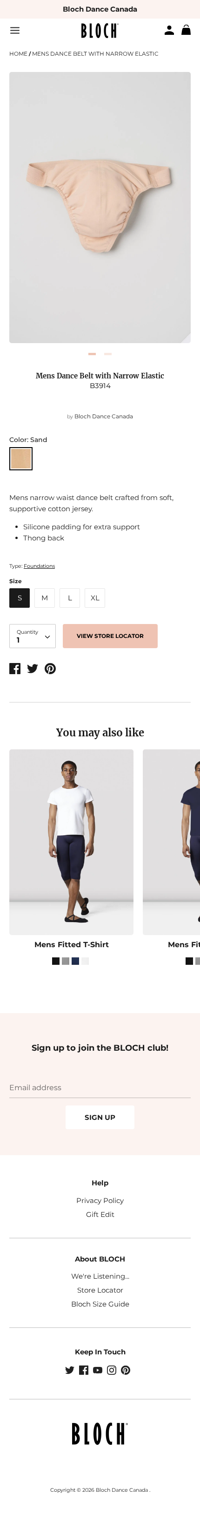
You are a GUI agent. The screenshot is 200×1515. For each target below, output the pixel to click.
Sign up (100, 1117)
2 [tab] (108, 354)
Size (15, 581)
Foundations (39, 566)
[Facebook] (84, 1371)
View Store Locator (110, 635)
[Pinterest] (126, 1371)
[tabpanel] (100, 207)
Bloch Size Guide (100, 1304)
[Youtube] (98, 1371)
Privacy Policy (100, 1200)
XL (95, 597)
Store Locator (100, 1290)
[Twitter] (70, 1371)
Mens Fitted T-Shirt (71, 944)
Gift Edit (100, 1214)
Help (100, 1182)
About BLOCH (100, 1259)
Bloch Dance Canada (100, 9)
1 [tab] (92, 354)
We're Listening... (100, 1276)
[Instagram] (112, 1371)
